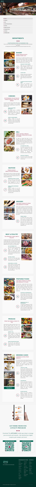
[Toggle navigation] (34, 1)
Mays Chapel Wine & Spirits (26, 471)
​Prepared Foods (7, 29)
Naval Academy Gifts (30, 463)
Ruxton (25, 469)
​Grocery (6, 25)
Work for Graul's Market (30, 469)
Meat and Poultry (7, 27)
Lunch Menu (31, 473)
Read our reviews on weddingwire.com (9, 388)
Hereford (25, 466)
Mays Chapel (26, 467)
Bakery (6, 18)
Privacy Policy (31, 484)
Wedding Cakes (7, 32)
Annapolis (25, 461)
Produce (20, 471)
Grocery (20, 470)
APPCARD (13, 433)
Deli (5, 22)
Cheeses (6, 20)
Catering (30, 472)
